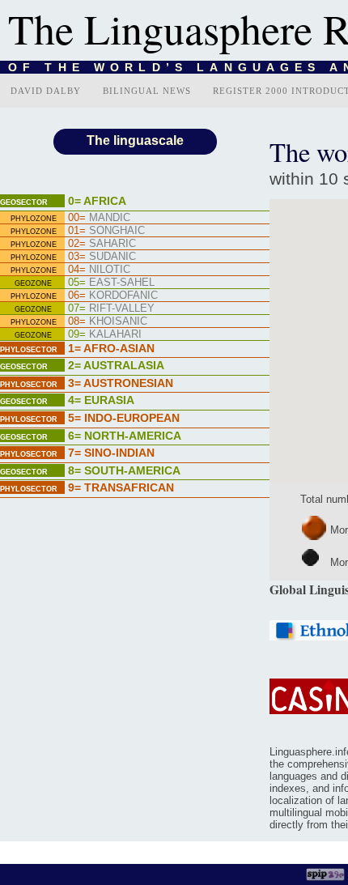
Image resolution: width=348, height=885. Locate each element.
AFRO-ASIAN (111, 348)
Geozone (33, 283)
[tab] (134, 202)
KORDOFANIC (113, 295)
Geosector (24, 202)
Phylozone (34, 219)
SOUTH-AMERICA (124, 470)
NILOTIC (99, 269)
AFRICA (97, 200)
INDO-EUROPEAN (124, 417)
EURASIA (101, 400)
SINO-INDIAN (111, 452)
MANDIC (99, 217)
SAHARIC (102, 243)
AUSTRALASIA (116, 365)
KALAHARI (105, 334)
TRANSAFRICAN (121, 487)
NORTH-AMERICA (124, 435)
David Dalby (46, 91)
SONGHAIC (106, 230)
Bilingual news (147, 91)
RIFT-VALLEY (111, 308)
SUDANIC (102, 256)
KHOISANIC (107, 321)
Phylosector (28, 350)
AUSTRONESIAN (120, 383)
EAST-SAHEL (111, 282)
